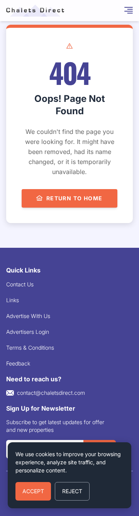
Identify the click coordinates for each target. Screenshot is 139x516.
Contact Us (20, 284)
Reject (72, 491)
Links (12, 300)
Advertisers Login (27, 331)
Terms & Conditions (30, 347)
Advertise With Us (28, 316)
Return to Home (74, 198)
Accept (33, 491)
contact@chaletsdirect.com (51, 392)
